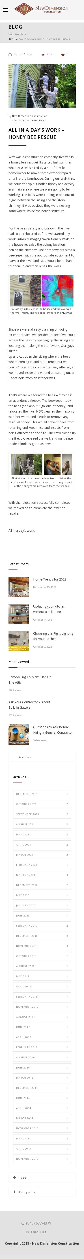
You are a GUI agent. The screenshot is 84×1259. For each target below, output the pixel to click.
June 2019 (42, 915)
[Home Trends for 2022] (19, 587)
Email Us (38, 1232)
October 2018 (42, 956)
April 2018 (42, 986)
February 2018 (42, 996)
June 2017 (42, 1027)
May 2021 (42, 834)
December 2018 (42, 935)
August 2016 (42, 1057)
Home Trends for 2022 (49, 579)
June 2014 (42, 1098)
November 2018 (42, 946)
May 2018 (42, 976)
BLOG (16, 26)
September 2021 (42, 814)
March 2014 (42, 1118)
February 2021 (42, 865)
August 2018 (42, 966)
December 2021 (42, 794)
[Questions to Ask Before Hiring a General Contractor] (19, 734)
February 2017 (42, 1047)
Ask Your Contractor (26, 120)
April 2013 (42, 1148)
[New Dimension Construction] (41, 9)
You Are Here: (18, 34)
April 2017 (42, 1037)
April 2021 (42, 844)
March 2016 (42, 1077)
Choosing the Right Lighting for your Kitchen (53, 636)
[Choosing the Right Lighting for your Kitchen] (19, 641)
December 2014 (42, 1087)
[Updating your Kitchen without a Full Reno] (19, 614)
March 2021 (42, 854)
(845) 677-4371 (38, 1223)
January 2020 (42, 905)
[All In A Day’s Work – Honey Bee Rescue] (42, 86)
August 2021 (42, 824)
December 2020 (42, 885)
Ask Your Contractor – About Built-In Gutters (29, 705)
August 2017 (42, 1017)
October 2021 (42, 804)
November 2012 (42, 1158)
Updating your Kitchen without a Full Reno (49, 609)
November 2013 (42, 1128)
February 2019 (42, 925)
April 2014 (42, 1108)
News (42, 120)
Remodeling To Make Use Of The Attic (30, 680)
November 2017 (42, 1006)
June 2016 (42, 1067)
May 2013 (42, 1138)
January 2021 (42, 875)
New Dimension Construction (29, 116)
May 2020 (42, 895)
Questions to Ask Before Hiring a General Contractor (53, 730)
